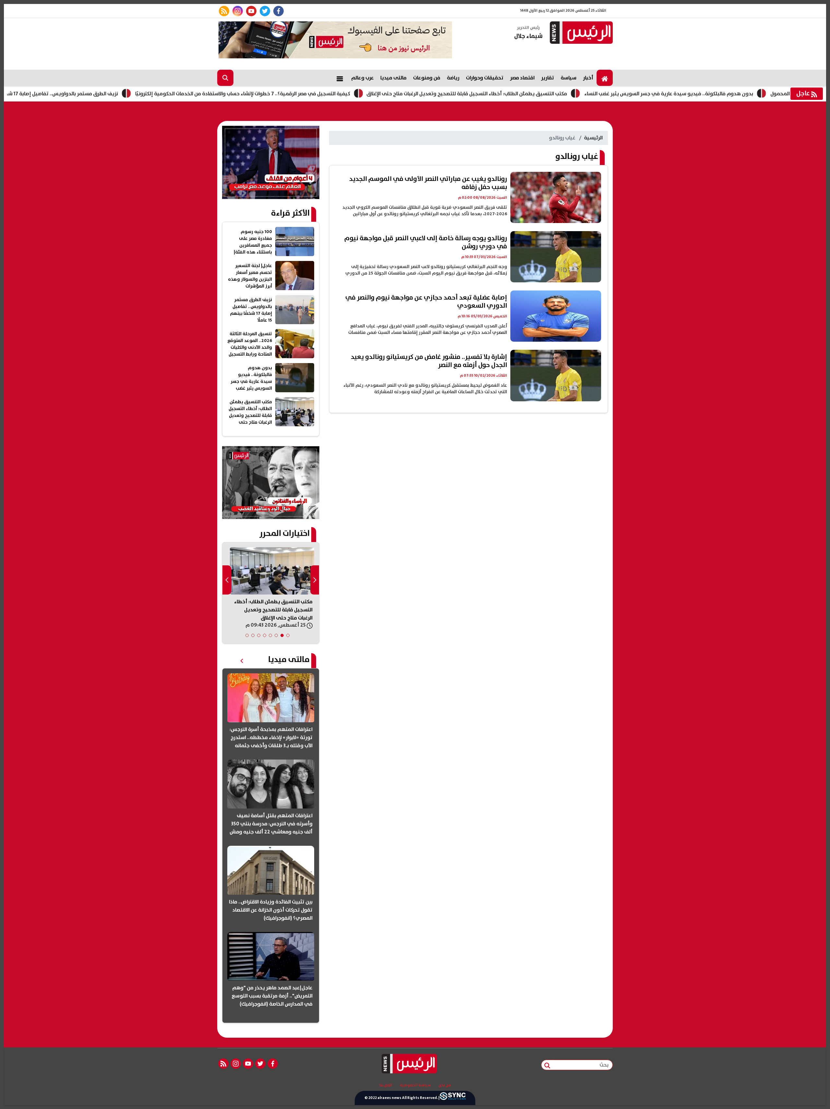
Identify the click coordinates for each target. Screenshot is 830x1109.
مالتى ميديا (393, 78)
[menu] (340, 78)
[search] (225, 78)
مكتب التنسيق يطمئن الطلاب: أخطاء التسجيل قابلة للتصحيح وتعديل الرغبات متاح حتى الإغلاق (515, 93)
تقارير (547, 78)
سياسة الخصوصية (415, 1085)
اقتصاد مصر (522, 78)
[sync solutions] (453, 1098)
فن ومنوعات (426, 78)
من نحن (444, 1085)
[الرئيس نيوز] (580, 33)
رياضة (453, 78)
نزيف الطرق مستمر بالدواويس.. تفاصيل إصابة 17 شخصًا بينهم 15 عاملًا (91, 93)
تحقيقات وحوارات (485, 78)
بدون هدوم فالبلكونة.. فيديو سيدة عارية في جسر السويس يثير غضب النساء (717, 93)
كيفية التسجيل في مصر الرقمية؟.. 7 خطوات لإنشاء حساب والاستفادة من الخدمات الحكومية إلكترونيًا (291, 93)
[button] (288, 635)
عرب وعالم (362, 78)
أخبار (588, 78)
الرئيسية (593, 138)
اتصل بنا (385, 1085)
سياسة (568, 78)
